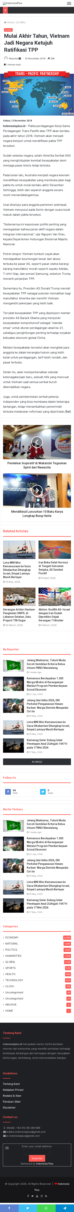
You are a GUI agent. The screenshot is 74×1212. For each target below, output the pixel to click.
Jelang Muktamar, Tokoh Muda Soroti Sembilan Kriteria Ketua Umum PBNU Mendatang (46, 664)
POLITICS (11, 949)
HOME (9, 1010)
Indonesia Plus (44, 1163)
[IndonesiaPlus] (12, 3)
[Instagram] (41, 1196)
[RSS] (46, 1196)
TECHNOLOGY (14, 980)
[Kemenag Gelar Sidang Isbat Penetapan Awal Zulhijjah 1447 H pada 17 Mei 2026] (13, 745)
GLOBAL (21, 22)
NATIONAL (11, 943)
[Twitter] (32, 1196)
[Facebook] (28, 1196)
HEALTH (10, 974)
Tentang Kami (11, 1083)
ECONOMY (11, 937)
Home (10, 22)
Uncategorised (14, 992)
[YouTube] (37, 1196)
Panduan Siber (12, 1101)
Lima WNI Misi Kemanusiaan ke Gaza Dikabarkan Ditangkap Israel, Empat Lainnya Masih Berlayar (17, 570)
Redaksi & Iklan (12, 1095)
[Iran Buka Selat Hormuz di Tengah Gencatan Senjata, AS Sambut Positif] (55, 550)
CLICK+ (10, 986)
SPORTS (10, 967)
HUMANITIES (13, 955)
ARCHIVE (11, 1004)
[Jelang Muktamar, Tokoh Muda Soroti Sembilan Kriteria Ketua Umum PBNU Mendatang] (13, 666)
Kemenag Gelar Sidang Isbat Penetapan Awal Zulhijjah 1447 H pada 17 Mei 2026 (47, 744)
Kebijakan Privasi (13, 1089)
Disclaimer (9, 1107)
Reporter (13, 58)
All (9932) (37, 761)
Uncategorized (14, 998)
